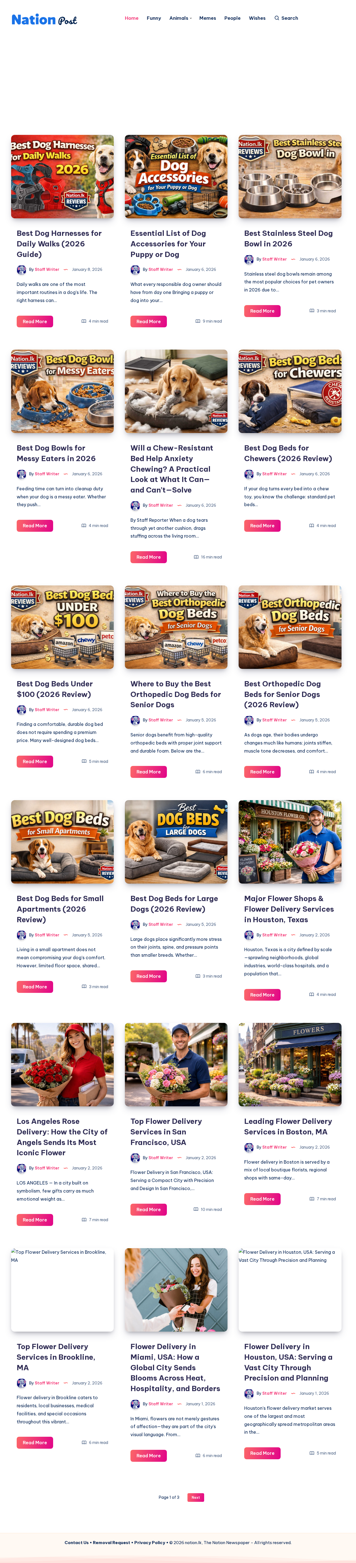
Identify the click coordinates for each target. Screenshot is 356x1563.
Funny (154, 18)
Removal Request (111, 1542)
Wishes (257, 18)
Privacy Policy (149, 1542)
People (232, 18)
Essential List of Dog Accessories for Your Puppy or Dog (168, 244)
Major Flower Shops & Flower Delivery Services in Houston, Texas (289, 909)
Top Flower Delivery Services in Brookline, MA (56, 1357)
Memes (207, 18)
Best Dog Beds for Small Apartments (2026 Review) (60, 909)
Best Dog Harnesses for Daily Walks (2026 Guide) (59, 244)
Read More (38, 323)
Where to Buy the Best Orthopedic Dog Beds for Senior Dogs (175, 694)
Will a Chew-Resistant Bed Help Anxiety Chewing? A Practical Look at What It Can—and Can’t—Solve (171, 468)
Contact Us (77, 1542)
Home (132, 18)
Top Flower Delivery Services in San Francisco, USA (166, 1132)
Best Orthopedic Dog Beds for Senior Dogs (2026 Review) (282, 694)
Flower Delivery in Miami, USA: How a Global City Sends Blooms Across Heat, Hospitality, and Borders (175, 1367)
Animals (178, 18)
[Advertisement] (178, 73)
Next (196, 1497)
